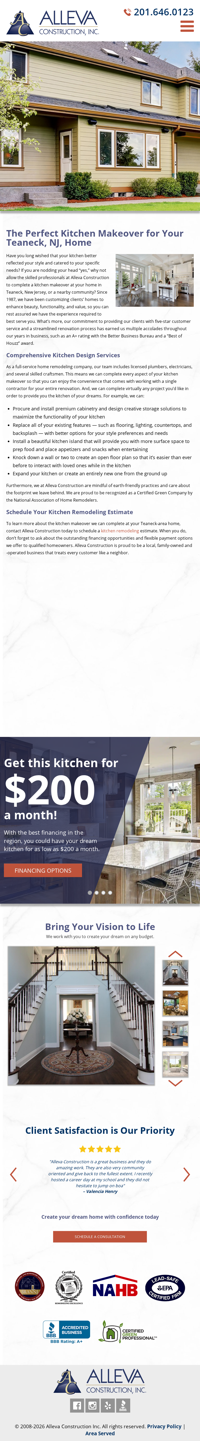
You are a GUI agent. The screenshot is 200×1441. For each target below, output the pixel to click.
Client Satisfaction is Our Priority (100, 1130)
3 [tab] (104, 893)
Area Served (100, 1433)
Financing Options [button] (43, 870)
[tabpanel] (100, 820)
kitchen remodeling (120, 531)
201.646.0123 (164, 11)
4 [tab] (111, 893)
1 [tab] (90, 893)
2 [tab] (97, 893)
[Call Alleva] (127, 13)
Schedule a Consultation (100, 1236)
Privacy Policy (164, 1426)
